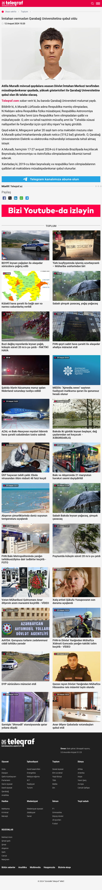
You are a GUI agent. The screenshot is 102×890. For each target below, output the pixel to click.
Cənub (4, 856)
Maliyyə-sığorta (33, 777)
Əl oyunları (56, 820)
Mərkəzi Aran (7, 837)
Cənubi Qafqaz (84, 788)
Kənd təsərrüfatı (33, 769)
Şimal (4, 845)
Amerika (81, 773)
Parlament (6, 780)
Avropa (81, 784)
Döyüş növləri (57, 816)
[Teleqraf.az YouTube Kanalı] (51, 210)
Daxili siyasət (7, 788)
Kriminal (5, 812)
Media (54, 784)
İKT (28, 780)
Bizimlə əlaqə (64, 867)
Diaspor (5, 773)
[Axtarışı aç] (92, 3)
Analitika (5, 795)
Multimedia (35, 867)
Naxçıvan (5, 859)
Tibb (54, 780)
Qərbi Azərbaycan (9, 777)
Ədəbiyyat (31, 812)
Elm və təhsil (57, 773)
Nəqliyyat (31, 784)
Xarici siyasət (7, 784)
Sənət (29, 816)
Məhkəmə (6, 809)
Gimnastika (57, 812)
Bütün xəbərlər (8, 867)
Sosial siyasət (57, 769)
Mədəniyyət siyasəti (35, 809)
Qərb (3, 852)
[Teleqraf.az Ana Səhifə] (12, 3)
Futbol (55, 824)
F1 (53, 809)
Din (53, 788)
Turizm (30, 788)
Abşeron (5, 848)
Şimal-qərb (6, 841)
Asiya (80, 777)
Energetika (31, 773)
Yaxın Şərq (82, 780)
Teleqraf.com (10, 100)
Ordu (4, 769)
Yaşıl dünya (57, 777)
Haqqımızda (49, 867)
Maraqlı (5, 816)
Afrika (80, 769)
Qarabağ (5, 791)
